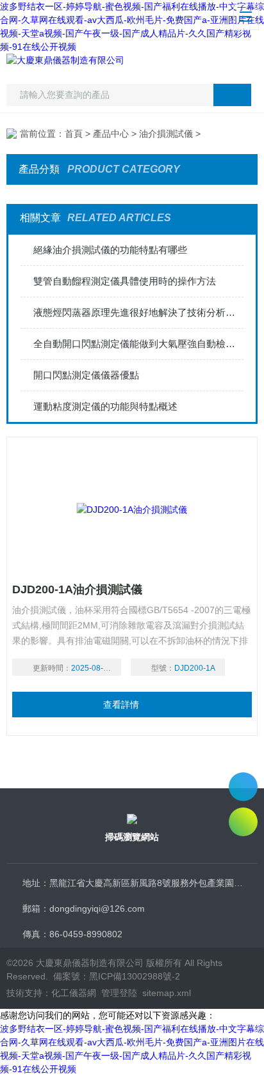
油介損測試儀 (166, 134)
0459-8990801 (243, 786)
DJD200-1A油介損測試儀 (77, 589)
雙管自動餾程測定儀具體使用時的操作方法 (124, 281)
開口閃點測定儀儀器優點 (86, 375)
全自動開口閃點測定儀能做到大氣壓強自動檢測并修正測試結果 (138, 343)
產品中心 (111, 134)
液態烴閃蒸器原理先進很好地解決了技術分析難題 (138, 312)
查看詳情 (121, 704)
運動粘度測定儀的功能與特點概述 (105, 406)
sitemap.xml (166, 993)
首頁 (74, 134)
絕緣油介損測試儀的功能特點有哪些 (110, 249)
